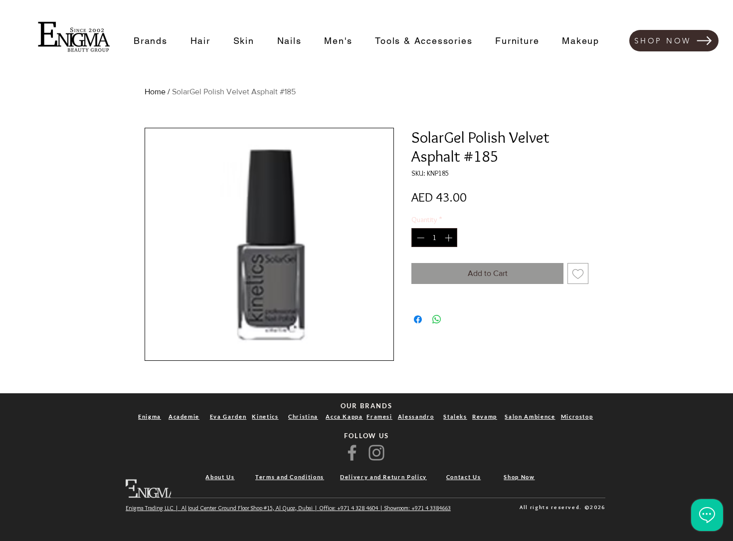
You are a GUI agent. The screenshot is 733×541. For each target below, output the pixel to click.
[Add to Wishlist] (577, 273)
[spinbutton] (434, 238)
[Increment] (449, 238)
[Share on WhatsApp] (437, 319)
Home (155, 91)
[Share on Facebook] (418, 319)
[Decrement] (419, 238)
